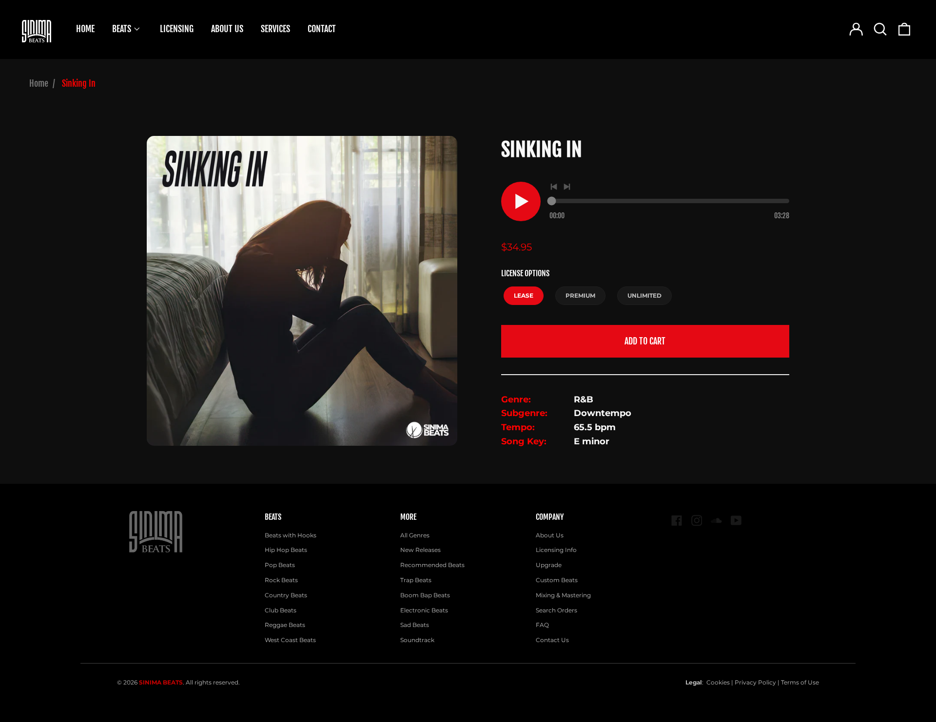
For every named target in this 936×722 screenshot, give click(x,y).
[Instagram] (696, 520)
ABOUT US (227, 28)
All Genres (414, 535)
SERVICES (275, 28)
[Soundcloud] (716, 520)
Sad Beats (414, 624)
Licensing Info (556, 549)
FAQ (542, 624)
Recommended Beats (432, 565)
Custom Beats (557, 580)
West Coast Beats (290, 640)
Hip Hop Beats (286, 549)
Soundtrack (417, 640)
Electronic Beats (424, 610)
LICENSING (177, 28)
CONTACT (322, 28)
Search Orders (556, 610)
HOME (85, 28)
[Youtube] (736, 520)
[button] (880, 29)
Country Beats (286, 595)
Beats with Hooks (290, 535)
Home (38, 83)
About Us (550, 535)
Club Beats (280, 610)
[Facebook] (676, 520)
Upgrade (549, 565)
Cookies (718, 682)
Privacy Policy (755, 682)
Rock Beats (281, 580)
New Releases (420, 549)
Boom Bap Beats (425, 595)
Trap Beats (415, 580)
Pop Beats (280, 565)
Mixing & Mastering (563, 595)
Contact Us (552, 640)
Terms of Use (800, 682)
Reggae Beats (285, 624)
